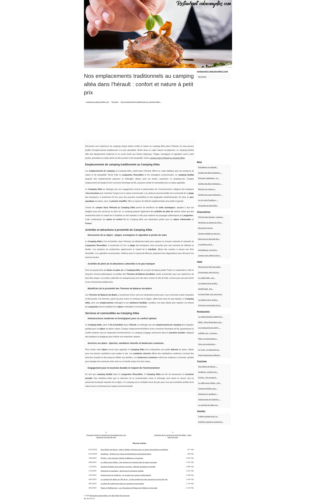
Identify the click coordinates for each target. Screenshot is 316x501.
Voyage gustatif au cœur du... (209, 234)
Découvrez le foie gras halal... (209, 267)
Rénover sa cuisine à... (207, 189)
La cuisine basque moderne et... (210, 317)
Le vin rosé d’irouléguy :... (208, 200)
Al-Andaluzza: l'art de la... (208, 250)
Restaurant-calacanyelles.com (100, 496)
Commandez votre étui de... (209, 272)
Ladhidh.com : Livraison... (208, 333)
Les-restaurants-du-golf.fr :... (209, 328)
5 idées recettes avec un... (208, 416)
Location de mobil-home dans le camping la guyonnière (122, 483)
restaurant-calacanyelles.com (97, 102)
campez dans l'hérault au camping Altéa (167, 158)
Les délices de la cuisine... (208, 300)
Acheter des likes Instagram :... (210, 173)
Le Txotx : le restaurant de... (209, 350)
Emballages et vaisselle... (208, 167)
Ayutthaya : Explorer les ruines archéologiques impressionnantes (126, 454)
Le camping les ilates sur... (208, 405)
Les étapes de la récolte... (208, 283)
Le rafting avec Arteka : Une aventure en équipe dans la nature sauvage (129, 462)
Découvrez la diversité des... (209, 239)
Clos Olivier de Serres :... (208, 367)
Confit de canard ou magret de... (211, 422)
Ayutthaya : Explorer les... (208, 372)
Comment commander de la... (209, 305)
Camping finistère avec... (207, 389)
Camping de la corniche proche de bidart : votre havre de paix (172, 436)
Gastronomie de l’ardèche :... (209, 399)
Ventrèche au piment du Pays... (210, 223)
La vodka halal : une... (206, 278)
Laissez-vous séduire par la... (209, 255)
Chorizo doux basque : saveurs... (211, 217)
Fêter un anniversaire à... (208, 339)
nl (93, 498)
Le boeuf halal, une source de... (210, 294)
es (91, 498)
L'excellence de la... (206, 244)
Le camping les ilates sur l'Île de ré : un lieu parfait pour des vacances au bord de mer (134, 479)
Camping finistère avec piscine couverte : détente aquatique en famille (128, 466)
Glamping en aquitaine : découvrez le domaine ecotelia (122, 471)
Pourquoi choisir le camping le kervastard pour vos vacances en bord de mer (106, 436)
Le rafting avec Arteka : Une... (209, 383)
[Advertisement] (139, 122)
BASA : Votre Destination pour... (210, 322)
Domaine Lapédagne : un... (208, 178)
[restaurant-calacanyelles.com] (158, 34)
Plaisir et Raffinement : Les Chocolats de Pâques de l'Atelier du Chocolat (129, 488)
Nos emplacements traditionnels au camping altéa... (141, 102)
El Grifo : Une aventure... (207, 378)
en (88, 498)
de (85, 498)
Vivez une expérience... (207, 344)
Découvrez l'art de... (206, 228)
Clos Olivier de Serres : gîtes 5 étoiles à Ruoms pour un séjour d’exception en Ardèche (134, 449)
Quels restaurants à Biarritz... (209, 355)
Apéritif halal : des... (206, 289)
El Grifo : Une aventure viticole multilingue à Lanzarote (122, 458)
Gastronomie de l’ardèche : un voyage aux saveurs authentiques (126, 475)
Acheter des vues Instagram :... (210, 195)
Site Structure (125, 496)
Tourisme (114, 102)
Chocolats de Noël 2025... (208, 206)
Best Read (202, 77)
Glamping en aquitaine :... (208, 394)
